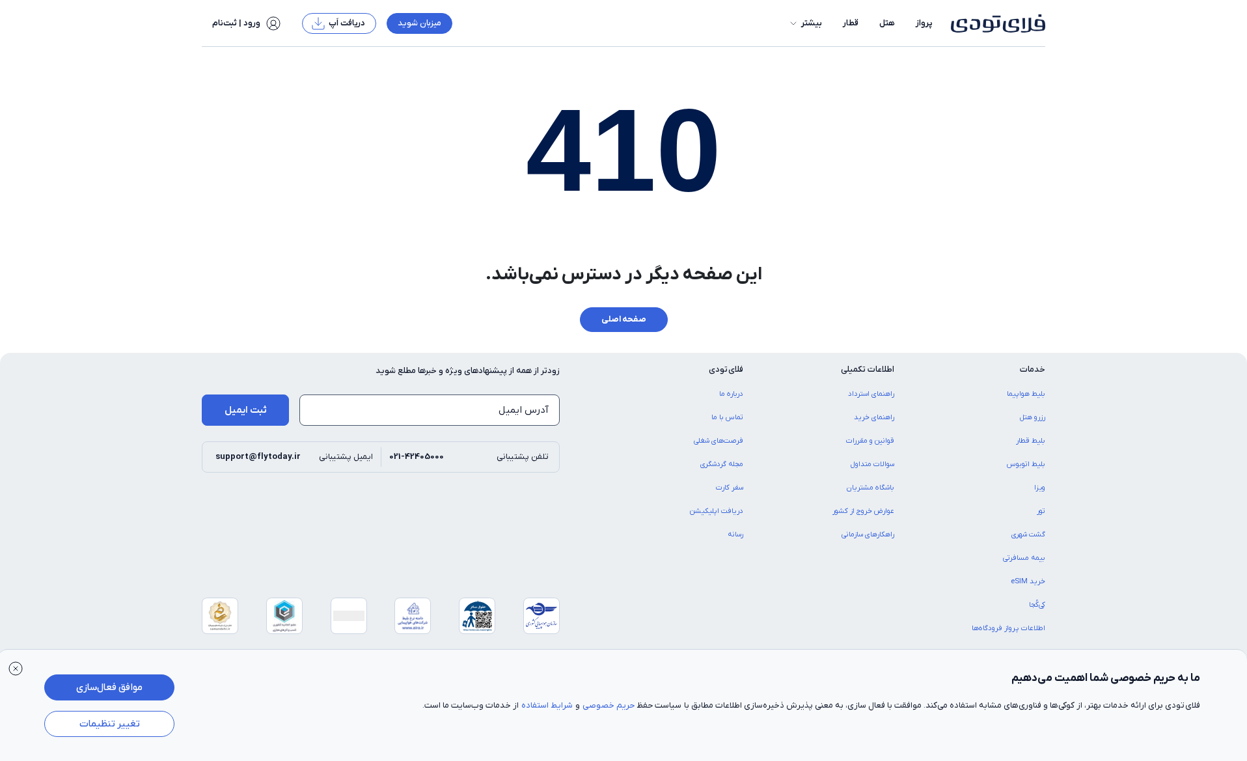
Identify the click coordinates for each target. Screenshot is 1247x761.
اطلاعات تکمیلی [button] (867, 369)
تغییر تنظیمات (109, 723)
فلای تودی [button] (726, 369)
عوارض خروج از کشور (863, 511)
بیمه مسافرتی (1024, 558)
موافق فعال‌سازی (109, 687)
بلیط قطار (1030, 441)
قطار (850, 23)
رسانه (735, 534)
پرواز (924, 23)
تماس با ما (727, 417)
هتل (887, 23)
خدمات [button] (1032, 369)
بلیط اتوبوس (1026, 464)
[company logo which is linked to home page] (994, 23)
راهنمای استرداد (871, 394)
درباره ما (731, 394)
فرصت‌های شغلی (718, 441)
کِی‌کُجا (1037, 605)
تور (1041, 511)
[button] (805, 23)
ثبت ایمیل (246, 410)
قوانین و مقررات (870, 441)
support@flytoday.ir (258, 456)
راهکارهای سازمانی (868, 534)
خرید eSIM (1028, 581)
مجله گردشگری (721, 464)
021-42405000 (416, 456)
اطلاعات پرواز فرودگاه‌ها (1008, 628)
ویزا (1039, 487)
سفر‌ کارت (729, 487)
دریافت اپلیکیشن (716, 511)
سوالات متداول (872, 464)
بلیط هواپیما (1026, 394)
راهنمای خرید (874, 417)
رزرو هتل (1032, 417)
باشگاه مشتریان (870, 487)
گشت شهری (1028, 534)
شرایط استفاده (547, 705)
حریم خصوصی (608, 705)
